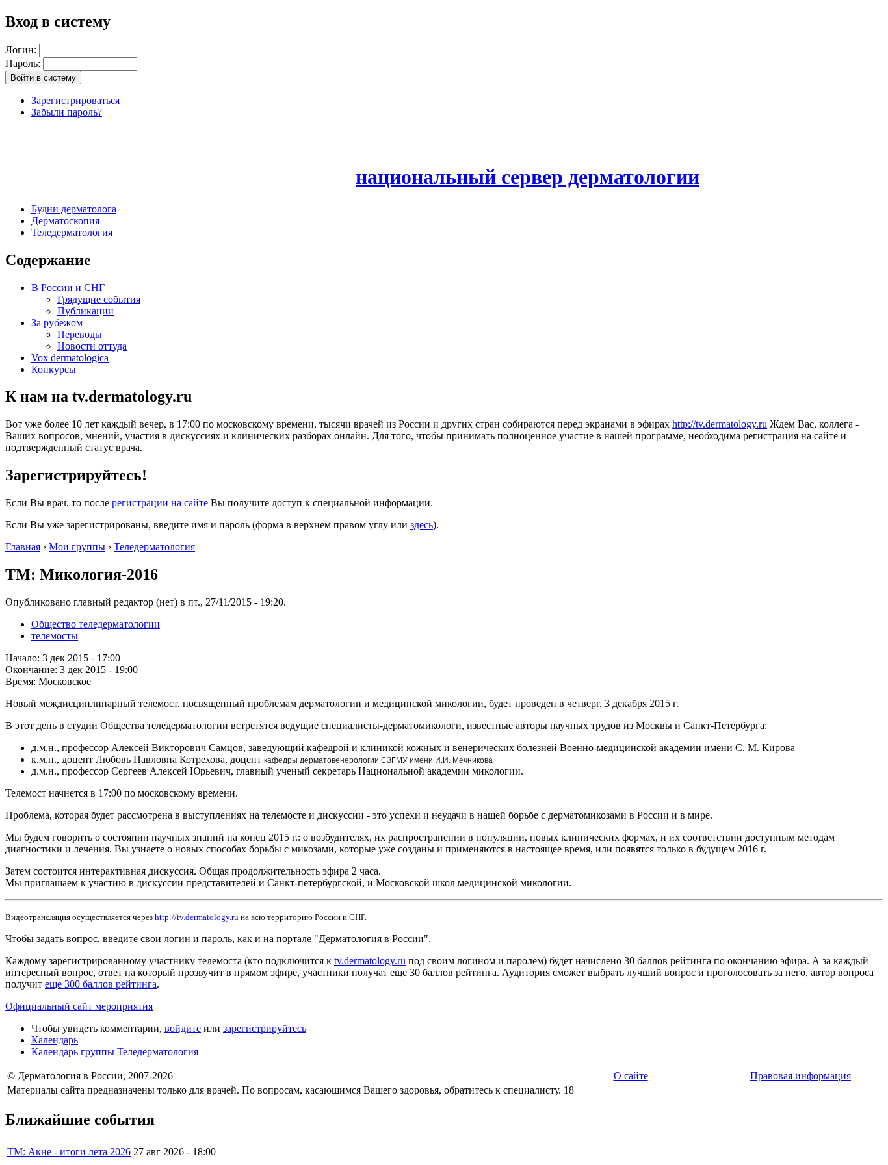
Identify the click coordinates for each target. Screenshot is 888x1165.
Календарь (54, 1039)
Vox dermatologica (70, 357)
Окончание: (32, 669)
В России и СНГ (68, 287)
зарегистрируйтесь (264, 1028)
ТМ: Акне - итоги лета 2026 (69, 1151)
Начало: (23, 657)
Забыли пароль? (66, 112)
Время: (21, 681)
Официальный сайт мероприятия (79, 1006)
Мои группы (77, 546)
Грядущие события (98, 299)
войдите (182, 1028)
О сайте (631, 1075)
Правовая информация (800, 1075)
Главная (22, 546)
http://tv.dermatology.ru (719, 423)
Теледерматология (71, 232)
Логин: (22, 49)
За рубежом (57, 322)
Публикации (85, 310)
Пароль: (24, 63)
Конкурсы (53, 369)
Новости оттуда (92, 346)
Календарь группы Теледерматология (114, 1051)
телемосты (54, 635)
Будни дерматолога (73, 208)
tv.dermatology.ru (370, 960)
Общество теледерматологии (95, 624)
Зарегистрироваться (75, 100)
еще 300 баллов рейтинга (101, 984)
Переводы (79, 334)
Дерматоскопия (65, 220)
